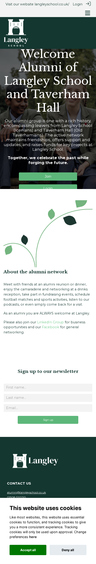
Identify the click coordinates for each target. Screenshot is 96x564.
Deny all (68, 550)
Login (77, 4)
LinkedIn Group (50, 322)
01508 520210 (16, 497)
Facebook (50, 327)
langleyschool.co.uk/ (51, 4)
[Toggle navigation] (87, 13)
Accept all (28, 550)
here (33, 537)
